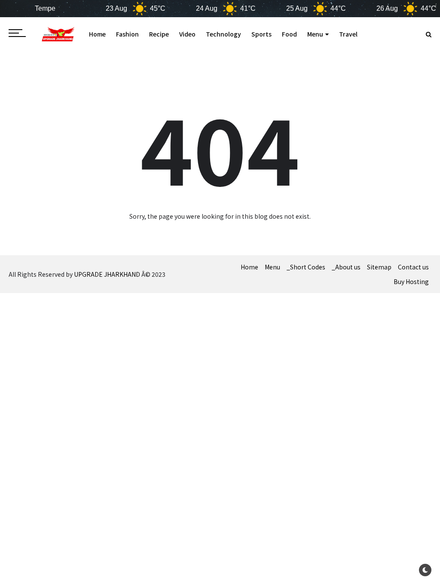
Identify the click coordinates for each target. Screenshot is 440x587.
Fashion (127, 34)
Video (187, 34)
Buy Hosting (411, 281)
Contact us (413, 267)
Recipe (159, 34)
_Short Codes (306, 267)
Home (97, 34)
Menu (315, 34)
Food (289, 34)
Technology (223, 34)
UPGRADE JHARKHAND (107, 274)
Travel (348, 34)
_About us (346, 267)
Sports (261, 34)
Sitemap (379, 267)
